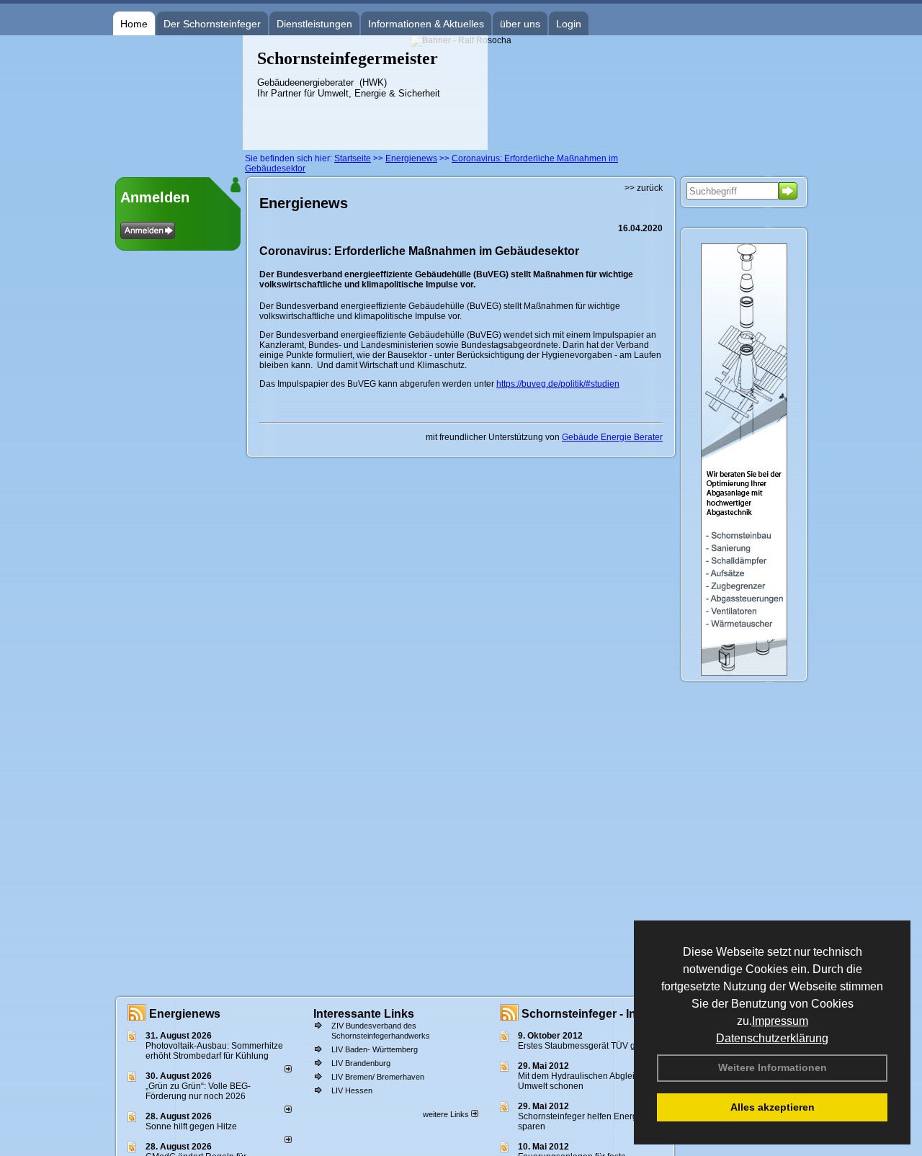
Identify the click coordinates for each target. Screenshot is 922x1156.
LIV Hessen (351, 1090)
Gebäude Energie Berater (612, 437)
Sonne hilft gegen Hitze (191, 1126)
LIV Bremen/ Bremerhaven (377, 1076)
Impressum (780, 1021)
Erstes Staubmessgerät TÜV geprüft (588, 1046)
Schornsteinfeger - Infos (587, 1014)
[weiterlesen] (288, 1070)
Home (134, 24)
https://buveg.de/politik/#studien (557, 384)
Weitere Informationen (772, 1067)
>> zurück (644, 188)
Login (568, 24)
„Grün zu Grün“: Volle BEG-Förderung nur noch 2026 (198, 1091)
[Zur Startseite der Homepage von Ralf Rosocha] (178, 147)
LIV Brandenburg (360, 1063)
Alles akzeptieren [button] (772, 1107)
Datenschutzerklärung (772, 1038)
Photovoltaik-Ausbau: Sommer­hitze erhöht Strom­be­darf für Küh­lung (214, 1051)
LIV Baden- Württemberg (374, 1049)
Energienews (184, 1014)
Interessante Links (363, 1014)
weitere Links (447, 1114)
